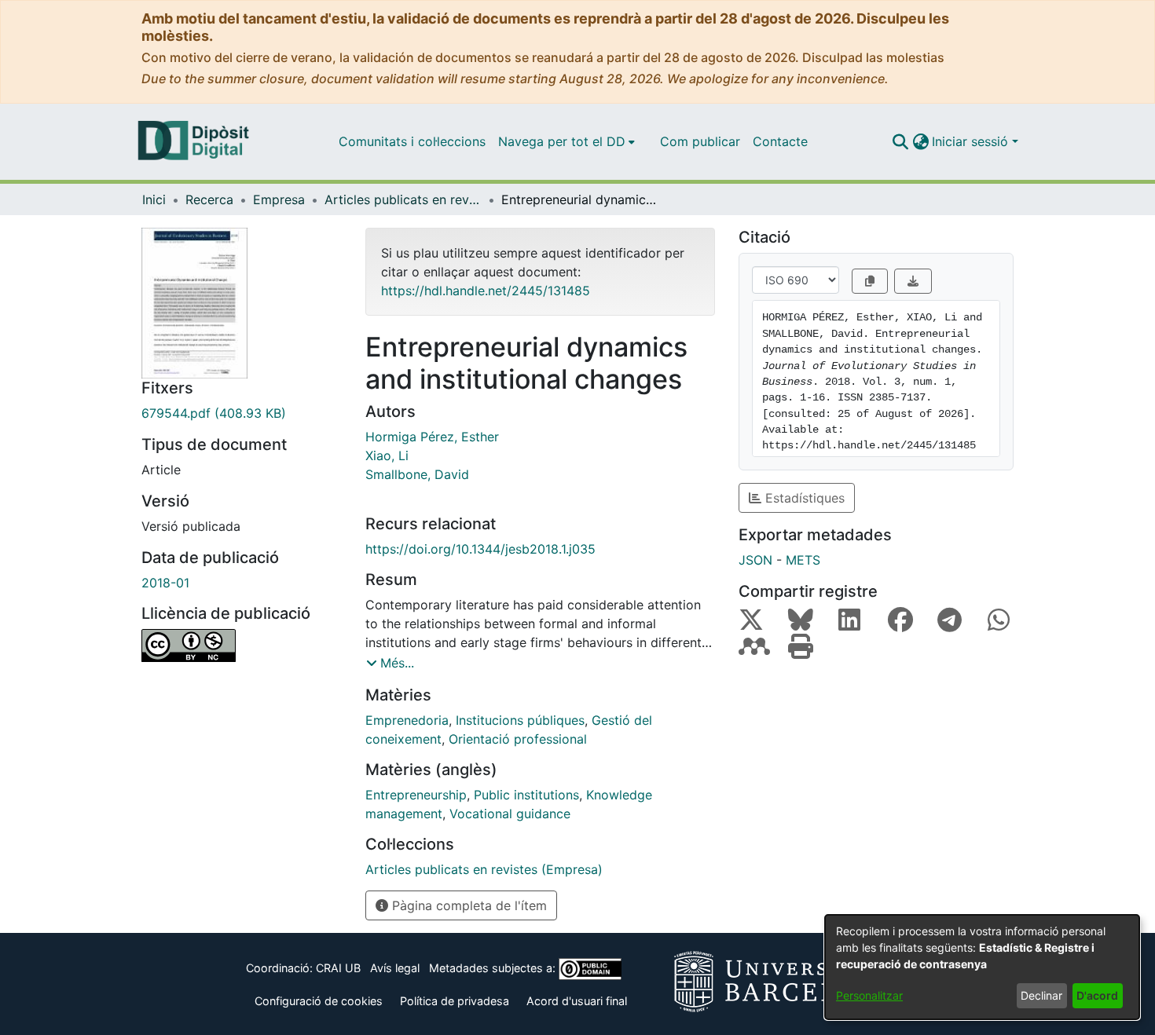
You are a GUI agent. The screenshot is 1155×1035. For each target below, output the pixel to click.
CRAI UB (338, 968)
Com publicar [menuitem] (700, 141)
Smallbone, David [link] (417, 474)
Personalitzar (869, 995)
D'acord (1097, 995)
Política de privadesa (454, 1001)
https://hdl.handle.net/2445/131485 (485, 290)
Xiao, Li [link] (387, 455)
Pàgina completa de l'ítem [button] (467, 905)
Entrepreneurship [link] (416, 795)
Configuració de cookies (319, 1001)
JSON (755, 560)
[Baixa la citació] (913, 281)
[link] (241, 413)
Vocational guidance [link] (509, 813)
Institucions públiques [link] (520, 720)
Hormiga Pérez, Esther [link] (432, 436)
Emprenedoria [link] (407, 720)
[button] (900, 141)
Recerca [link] (209, 199)
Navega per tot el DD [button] (561, 141)
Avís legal (395, 968)
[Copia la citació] (870, 281)
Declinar (1041, 995)
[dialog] (982, 967)
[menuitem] (566, 141)
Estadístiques (803, 498)
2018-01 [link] (165, 583)
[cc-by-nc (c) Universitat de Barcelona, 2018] (241, 645)
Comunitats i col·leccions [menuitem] (412, 141)
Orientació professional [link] (518, 739)
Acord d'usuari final (576, 1001)
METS (803, 560)
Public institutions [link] (526, 795)
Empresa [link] (279, 199)
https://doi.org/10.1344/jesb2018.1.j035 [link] (480, 549)
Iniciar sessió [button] (972, 141)
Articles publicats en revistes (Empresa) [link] (403, 199)
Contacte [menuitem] (780, 141)
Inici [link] (154, 199)
